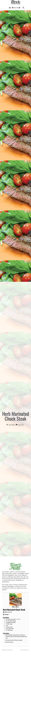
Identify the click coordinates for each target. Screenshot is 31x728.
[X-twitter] (15, 8)
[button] (9, 7)
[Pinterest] (19, 8)
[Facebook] (13, 8)
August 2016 (21, 425)
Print (15, 607)
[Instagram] (17, 8)
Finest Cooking (12, 425)
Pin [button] (18, 607)
